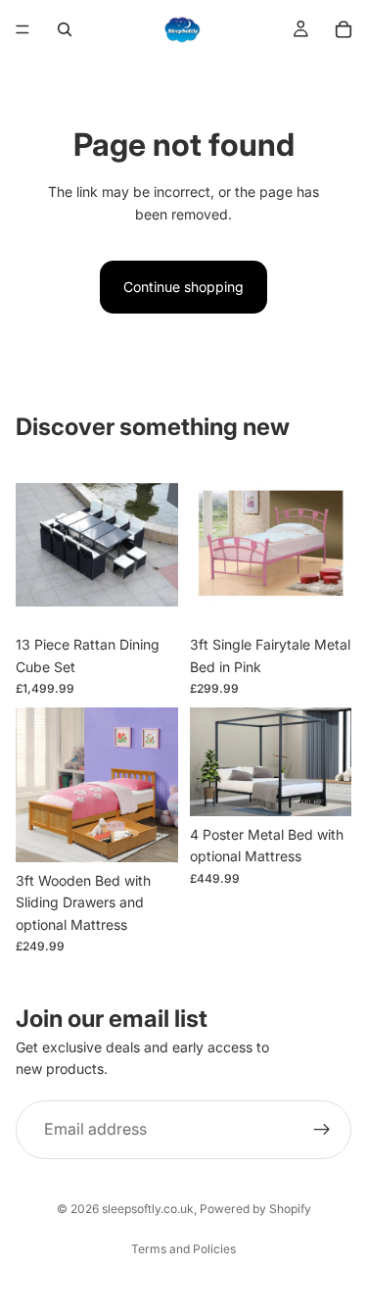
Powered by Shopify (255, 1208)
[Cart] (343, 29)
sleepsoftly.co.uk (148, 1208)
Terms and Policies (183, 1248)
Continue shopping (183, 286)
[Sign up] (322, 1129)
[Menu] (22, 29)
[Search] (64, 29)
